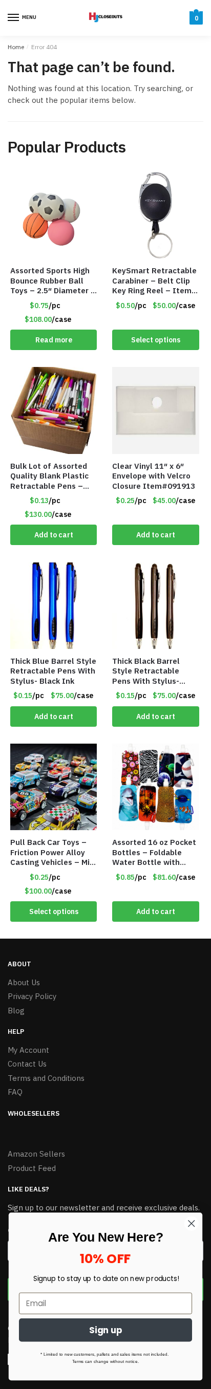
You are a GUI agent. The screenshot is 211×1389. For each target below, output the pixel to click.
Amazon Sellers (36, 1154)
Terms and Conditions (46, 1078)
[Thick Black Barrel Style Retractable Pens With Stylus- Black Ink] (155, 605)
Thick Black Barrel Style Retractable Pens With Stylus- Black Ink (146, 671)
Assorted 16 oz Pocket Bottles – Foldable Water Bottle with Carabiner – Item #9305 (154, 852)
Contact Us (27, 1064)
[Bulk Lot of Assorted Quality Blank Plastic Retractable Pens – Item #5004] (53, 410)
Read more (53, 339)
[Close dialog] (191, 1223)
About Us (24, 982)
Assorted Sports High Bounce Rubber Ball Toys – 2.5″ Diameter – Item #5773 (53, 281)
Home (16, 47)
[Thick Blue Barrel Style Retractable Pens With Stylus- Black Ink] (53, 605)
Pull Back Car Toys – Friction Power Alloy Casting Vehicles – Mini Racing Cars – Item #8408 (53, 852)
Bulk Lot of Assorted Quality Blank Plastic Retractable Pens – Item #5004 (49, 476)
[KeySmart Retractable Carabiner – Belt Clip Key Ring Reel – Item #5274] (155, 215)
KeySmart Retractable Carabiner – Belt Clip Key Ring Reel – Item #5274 (154, 281)
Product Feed (32, 1168)
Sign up (105, 1330)
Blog (16, 1010)
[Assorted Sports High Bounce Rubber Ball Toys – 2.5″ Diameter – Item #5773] (53, 215)
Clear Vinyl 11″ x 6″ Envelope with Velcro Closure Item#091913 (153, 476)
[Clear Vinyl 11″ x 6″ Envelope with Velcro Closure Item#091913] (155, 410)
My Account (28, 1050)
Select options (155, 339)
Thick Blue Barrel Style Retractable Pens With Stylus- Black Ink (53, 671)
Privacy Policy (32, 996)
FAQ (15, 1092)
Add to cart (53, 534)
